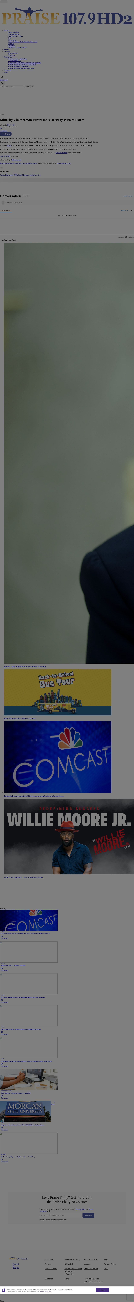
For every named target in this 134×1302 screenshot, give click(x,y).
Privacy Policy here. (45, 1291)
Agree (102, 1290)
